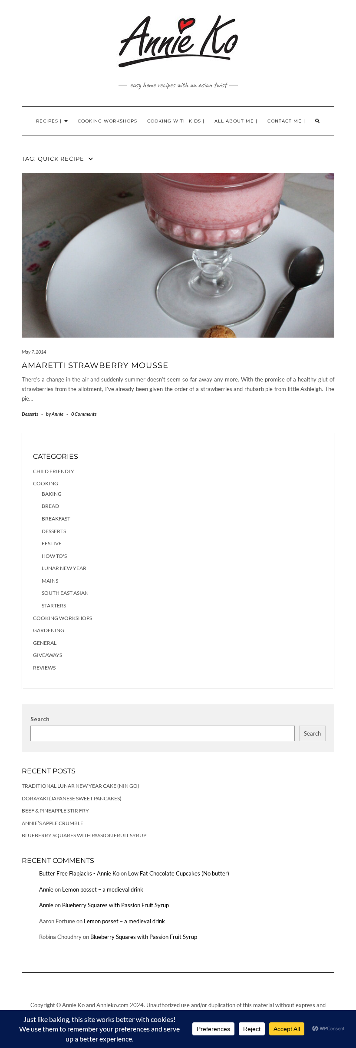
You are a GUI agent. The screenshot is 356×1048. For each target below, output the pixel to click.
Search (39, 719)
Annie (46, 889)
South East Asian (65, 593)
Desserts (30, 414)
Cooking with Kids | (175, 121)
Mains (50, 580)
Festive (52, 543)
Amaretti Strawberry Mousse (95, 365)
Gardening (48, 630)
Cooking (45, 483)
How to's (54, 556)
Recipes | (49, 121)
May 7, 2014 (34, 352)
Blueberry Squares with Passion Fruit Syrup (84, 835)
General (44, 643)
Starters (54, 605)
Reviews (44, 667)
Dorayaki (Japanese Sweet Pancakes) (72, 798)
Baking (52, 494)
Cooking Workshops (107, 121)
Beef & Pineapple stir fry (55, 810)
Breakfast (56, 518)
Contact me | (286, 121)
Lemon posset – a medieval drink (102, 889)
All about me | (235, 121)
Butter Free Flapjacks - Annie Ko (79, 873)
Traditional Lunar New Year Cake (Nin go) (80, 786)
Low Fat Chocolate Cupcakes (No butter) (178, 873)
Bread (50, 506)
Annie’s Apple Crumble (52, 823)
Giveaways (47, 655)
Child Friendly (53, 471)
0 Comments (83, 414)
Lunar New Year (64, 568)
